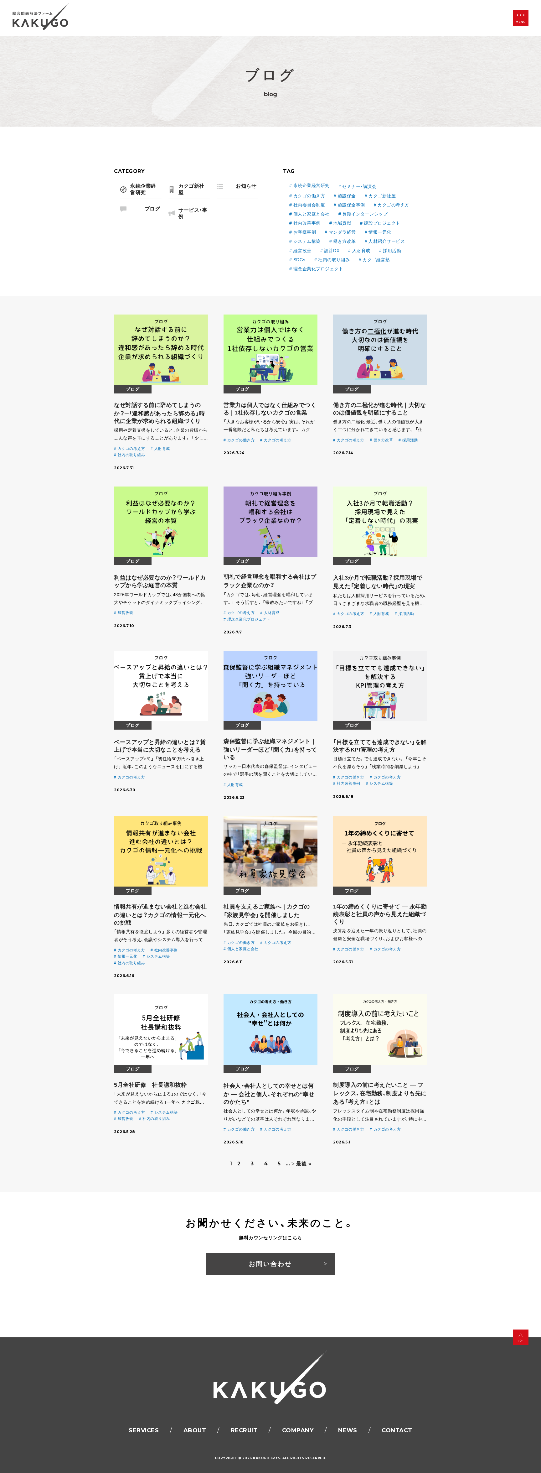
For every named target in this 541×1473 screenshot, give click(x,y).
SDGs (299, 259)
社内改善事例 (307, 223)
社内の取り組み (334, 259)
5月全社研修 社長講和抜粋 (150, 1085)
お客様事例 (304, 232)
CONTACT (397, 1430)
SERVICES (144, 1430)
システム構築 (307, 241)
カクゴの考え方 (394, 204)
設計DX (331, 250)
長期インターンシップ (365, 213)
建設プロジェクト (382, 223)
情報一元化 (379, 232)
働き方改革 (344, 241)
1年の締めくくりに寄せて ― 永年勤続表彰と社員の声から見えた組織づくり (380, 914)
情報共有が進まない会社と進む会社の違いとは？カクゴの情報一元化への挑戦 (160, 914)
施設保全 (347, 195)
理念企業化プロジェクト (318, 268)
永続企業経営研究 (311, 185)
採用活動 (392, 250)
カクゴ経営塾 (376, 259)
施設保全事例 (351, 204)
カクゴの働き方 (309, 195)
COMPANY (298, 1430)
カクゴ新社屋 (382, 195)
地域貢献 (342, 223)
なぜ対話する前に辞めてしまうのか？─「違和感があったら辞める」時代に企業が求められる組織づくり (159, 413)
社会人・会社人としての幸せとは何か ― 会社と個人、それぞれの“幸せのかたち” (269, 1094)
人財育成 (361, 250)
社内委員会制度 (309, 204)
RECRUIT (244, 1430)
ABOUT (194, 1430)
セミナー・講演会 (359, 186)
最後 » (303, 1164)
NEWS (347, 1430)
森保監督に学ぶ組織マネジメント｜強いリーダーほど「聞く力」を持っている (270, 749)
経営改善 (302, 250)
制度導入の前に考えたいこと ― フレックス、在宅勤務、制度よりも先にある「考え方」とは (380, 1093)
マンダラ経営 (342, 232)
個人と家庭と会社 (311, 213)
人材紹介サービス (386, 241)
